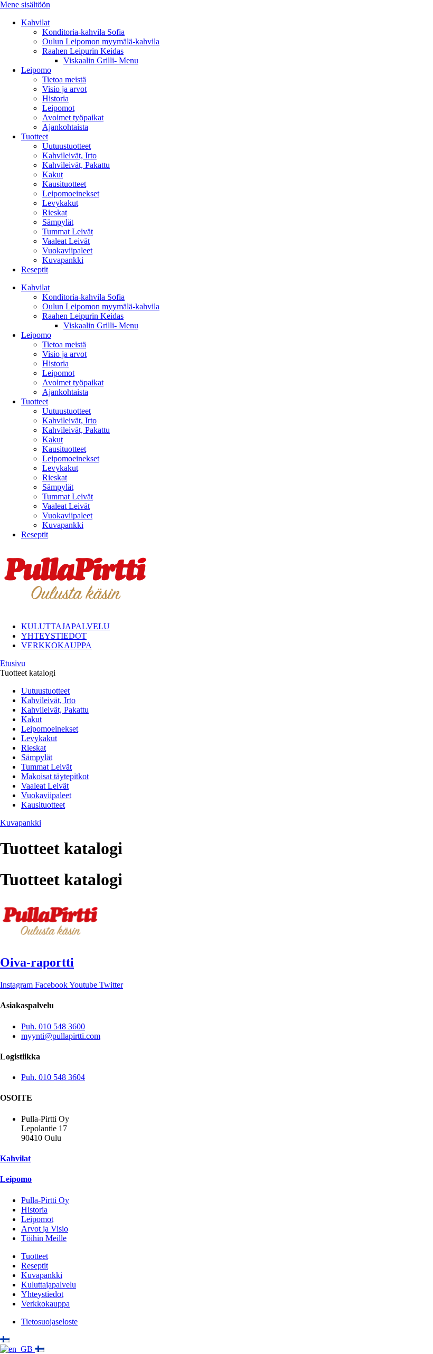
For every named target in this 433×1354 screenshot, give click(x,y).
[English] (17, 1348)
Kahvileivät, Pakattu (76, 164)
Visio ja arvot (64, 88)
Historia (55, 98)
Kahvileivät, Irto (69, 155)
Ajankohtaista (65, 126)
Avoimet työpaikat (72, 117)
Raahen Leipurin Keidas (83, 50)
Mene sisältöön (25, 4)
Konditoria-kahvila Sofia (83, 31)
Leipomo (36, 69)
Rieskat (54, 212)
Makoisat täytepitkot (55, 776)
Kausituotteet (64, 183)
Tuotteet (34, 136)
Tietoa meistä (64, 79)
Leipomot (58, 107)
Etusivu (12, 663)
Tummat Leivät (67, 231)
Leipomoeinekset (70, 193)
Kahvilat (35, 22)
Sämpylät (57, 221)
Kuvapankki (62, 259)
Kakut (52, 174)
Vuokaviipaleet (67, 250)
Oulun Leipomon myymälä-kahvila (100, 41)
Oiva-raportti (37, 962)
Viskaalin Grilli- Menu (100, 60)
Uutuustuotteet (66, 145)
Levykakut (60, 202)
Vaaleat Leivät (66, 240)
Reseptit (34, 269)
